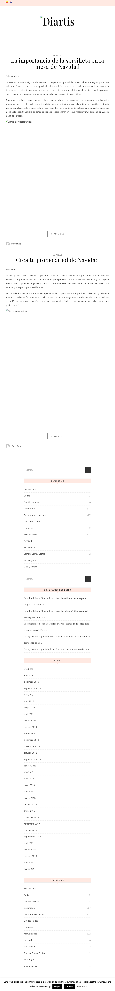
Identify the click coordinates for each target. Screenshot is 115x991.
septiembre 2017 (32, 836)
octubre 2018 (30, 752)
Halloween (29, 527)
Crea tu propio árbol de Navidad (57, 259)
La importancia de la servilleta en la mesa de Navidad (57, 63)
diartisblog (16, 243)
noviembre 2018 (32, 746)
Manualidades (30, 534)
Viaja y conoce (30, 566)
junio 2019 (29, 701)
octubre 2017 (30, 830)
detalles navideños (54, 86)
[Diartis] (57, 21)
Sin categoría (30, 560)
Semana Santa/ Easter (34, 553)
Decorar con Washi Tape (77, 649)
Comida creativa (31, 502)
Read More (57, 234)
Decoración (29, 508)
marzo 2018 (30, 797)
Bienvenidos (30, 489)
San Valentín (29, 547)
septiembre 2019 (32, 688)
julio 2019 (28, 694)
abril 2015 (29, 843)
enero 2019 (29, 733)
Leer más (82, 986)
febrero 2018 (30, 804)
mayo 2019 (29, 707)
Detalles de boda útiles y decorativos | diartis (46, 598)
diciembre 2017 (31, 817)
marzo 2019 (30, 720)
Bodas (27, 495)
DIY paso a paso (32, 521)
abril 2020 (29, 675)
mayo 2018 (29, 785)
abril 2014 (29, 862)
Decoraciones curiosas (35, 515)
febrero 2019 (30, 727)
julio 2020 (28, 668)
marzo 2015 (30, 849)
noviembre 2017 (32, 823)
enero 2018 (29, 810)
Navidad (57, 55)
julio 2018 (28, 772)
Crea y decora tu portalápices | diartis (43, 636)
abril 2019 (29, 714)
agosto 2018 (30, 765)
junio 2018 (29, 778)
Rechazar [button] (69, 986)
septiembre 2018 (32, 759)
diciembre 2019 (31, 681)
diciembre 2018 (31, 739)
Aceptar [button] (57, 986)
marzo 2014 (30, 868)
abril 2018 (29, 791)
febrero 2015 (30, 856)
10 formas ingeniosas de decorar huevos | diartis (48, 623)
